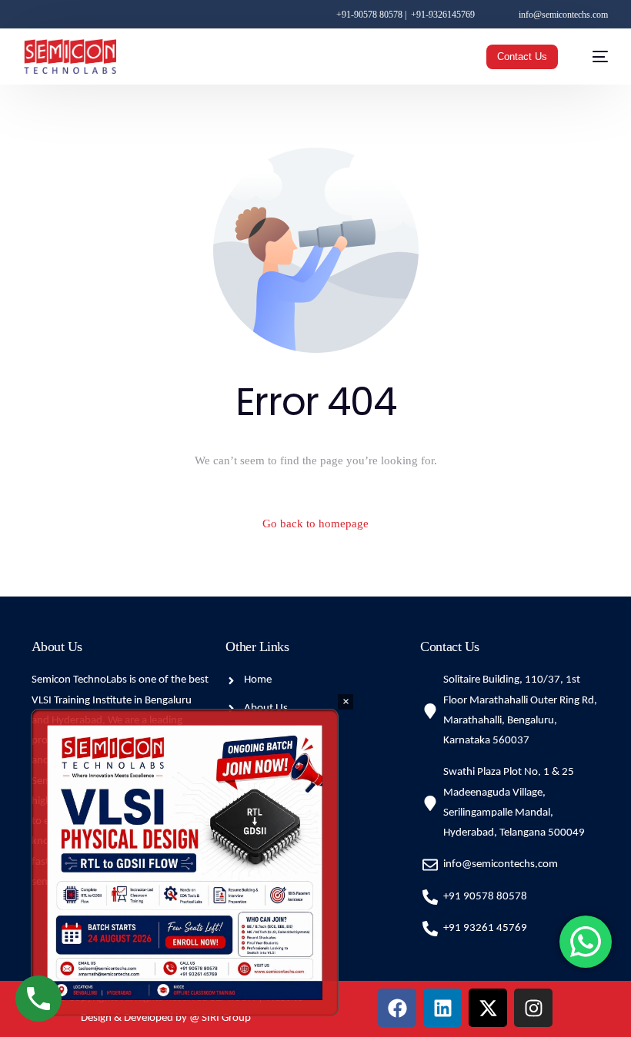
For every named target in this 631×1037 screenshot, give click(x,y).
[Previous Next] (184, 862)
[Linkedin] (442, 1008)
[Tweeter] (49, 13)
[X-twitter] (488, 1008)
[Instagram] (72, 13)
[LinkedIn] (94, 13)
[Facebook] (31, 13)
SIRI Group (226, 1018)
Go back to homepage (315, 523)
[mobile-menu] (592, 56)
